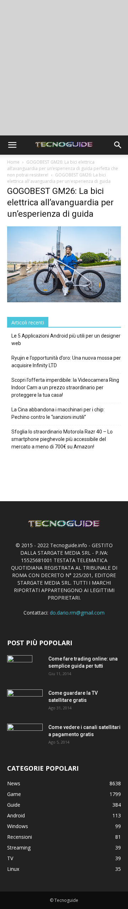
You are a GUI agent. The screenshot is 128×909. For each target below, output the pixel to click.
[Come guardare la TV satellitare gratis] (25, 701)
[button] (12, 145)
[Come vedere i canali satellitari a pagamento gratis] (25, 735)
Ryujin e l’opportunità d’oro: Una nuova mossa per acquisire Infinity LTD (66, 361)
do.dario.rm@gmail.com (77, 612)
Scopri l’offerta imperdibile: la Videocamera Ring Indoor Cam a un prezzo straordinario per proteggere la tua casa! (65, 387)
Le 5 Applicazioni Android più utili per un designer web (66, 339)
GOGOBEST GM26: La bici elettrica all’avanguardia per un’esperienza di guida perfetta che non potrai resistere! (62, 168)
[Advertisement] (64, 68)
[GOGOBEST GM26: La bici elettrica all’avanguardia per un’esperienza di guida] (64, 300)
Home (13, 162)
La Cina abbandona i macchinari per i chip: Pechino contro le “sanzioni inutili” (58, 413)
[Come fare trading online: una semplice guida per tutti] (19, 667)
